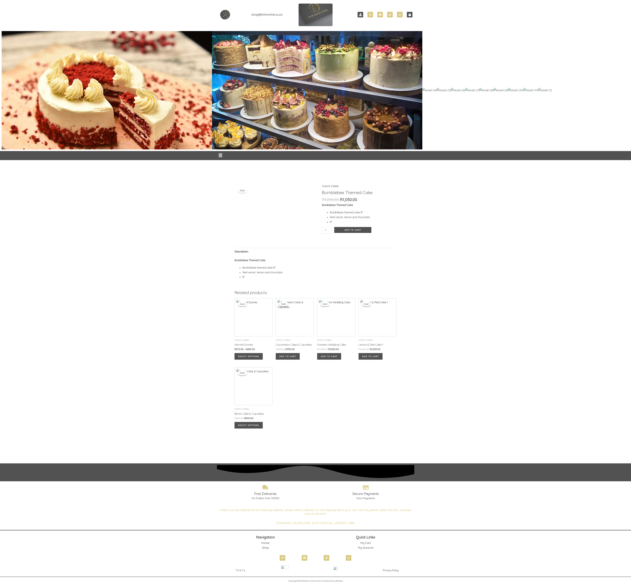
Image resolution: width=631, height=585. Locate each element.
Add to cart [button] (287, 356)
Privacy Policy (391, 570)
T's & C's (240, 570)
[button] (220, 155)
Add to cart (352, 230)
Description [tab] (241, 251)
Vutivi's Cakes (330, 186)
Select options (248, 356)
